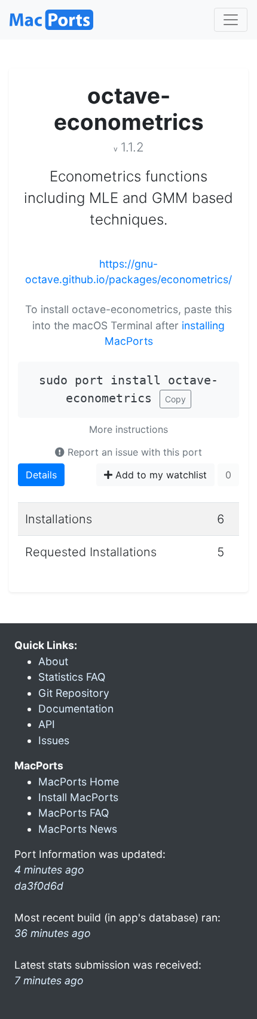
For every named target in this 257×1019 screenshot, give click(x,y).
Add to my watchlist (159, 475)
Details (41, 475)
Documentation (76, 708)
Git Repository (73, 693)
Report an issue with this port (133, 452)
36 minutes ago (52, 933)
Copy (175, 399)
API (46, 724)
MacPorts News (77, 829)
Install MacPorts (78, 797)
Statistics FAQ (71, 677)
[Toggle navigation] (230, 20)
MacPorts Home (78, 781)
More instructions (128, 429)
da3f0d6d (38, 886)
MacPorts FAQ (73, 812)
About (53, 661)
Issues (53, 740)
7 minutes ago (49, 980)
